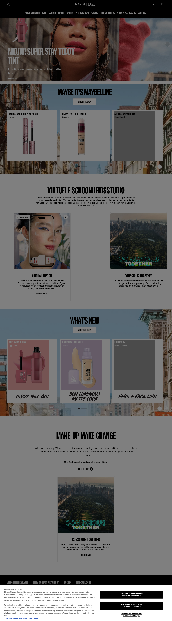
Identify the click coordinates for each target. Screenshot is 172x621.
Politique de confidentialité (16, 618)
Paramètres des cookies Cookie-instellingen (131, 614)
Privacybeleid (33, 618)
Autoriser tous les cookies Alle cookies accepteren (132, 594)
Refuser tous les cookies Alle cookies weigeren (131, 606)
